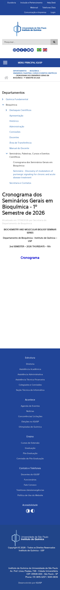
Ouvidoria (11, 2)
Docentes (14, 137)
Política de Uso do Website (30, 495)
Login (53, 12)
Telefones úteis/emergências (30, 490)
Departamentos (20, 71)
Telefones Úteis (49, 7)
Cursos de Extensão (30, 443)
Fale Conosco (30, 485)
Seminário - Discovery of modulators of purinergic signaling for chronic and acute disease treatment (34, 174)
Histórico (14, 121)
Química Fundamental (17, 99)
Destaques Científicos (20, 110)
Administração (16, 126)
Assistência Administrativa (30, 374)
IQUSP (39, 582)
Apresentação (16, 115)
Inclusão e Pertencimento (31, 2)
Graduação (30, 448)
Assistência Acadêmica (30, 369)
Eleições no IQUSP (30, 421)
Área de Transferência (20, 142)
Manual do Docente (19, 148)
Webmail (34, 7)
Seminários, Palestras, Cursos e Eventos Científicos (35, 73)
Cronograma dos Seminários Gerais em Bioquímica (33, 164)
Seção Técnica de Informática (30, 390)
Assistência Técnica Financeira (30, 379)
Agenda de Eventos (30, 406)
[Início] (30, 29)
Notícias (30, 411)
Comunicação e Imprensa (35, 12)
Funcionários (30, 479)
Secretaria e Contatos (20, 183)
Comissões (14, 131)
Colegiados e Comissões (30, 384)
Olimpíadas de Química (30, 426)
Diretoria (30, 364)
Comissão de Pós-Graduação (30, 458)
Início (6, 77)
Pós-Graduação (30, 453)
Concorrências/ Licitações (30, 416)
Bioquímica (34, 71)
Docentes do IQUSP (30, 474)
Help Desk (51, 2)
